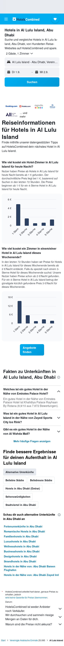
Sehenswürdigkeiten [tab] (18, 496)
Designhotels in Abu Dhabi (20, 556)
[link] (32, 350)
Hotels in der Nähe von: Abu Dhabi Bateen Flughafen (29, 568)
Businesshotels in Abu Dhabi (21, 551)
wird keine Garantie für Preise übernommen (26, 597)
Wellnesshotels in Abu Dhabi (21, 546)
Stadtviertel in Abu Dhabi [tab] (21, 505)
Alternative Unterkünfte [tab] (20, 472)
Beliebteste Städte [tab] (41, 480)
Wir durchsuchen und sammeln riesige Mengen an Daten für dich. (29, 617)
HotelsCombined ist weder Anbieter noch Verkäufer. (27, 609)
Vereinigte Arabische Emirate (24, 640)
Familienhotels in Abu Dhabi (21, 536)
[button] (6, 19)
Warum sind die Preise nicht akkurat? (28, 624)
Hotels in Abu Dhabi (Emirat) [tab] (23, 488)
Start (3, 640)
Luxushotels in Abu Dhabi (20, 541)
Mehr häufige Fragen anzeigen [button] (32, 441)
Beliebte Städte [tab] (15, 480)
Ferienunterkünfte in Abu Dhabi (23, 526)
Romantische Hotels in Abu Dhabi (24, 531)
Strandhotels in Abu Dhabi (20, 561)
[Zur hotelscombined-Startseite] (26, 19)
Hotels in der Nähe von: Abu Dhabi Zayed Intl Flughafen (31, 576)
